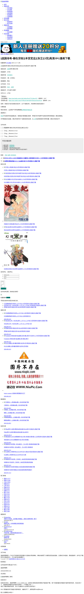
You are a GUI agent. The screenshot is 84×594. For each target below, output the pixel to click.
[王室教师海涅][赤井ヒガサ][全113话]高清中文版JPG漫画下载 (21, 303)
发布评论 (3, 288)
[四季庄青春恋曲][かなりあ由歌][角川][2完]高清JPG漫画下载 (22, 161)
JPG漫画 (9, 9)
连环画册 (6, 18)
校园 (7, 483)
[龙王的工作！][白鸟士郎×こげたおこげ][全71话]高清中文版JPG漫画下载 (25, 305)
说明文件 (9, 39)
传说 (2, 116)
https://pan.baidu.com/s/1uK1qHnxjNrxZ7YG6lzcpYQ (23, 98)
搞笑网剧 (9, 28)
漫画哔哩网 (11, 559)
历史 (8, 87)
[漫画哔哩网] (5, 1)
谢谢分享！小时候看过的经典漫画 (14, 523)
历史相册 (9, 32)
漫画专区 (6, 6)
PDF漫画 (9, 8)
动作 (7, 508)
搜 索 (18, 42)
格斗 (7, 492)
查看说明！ (12, 146)
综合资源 (6, 33)
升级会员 (29, 110)
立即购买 (24, 110)
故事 (7, 490)
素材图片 (9, 35)
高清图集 (6, 30)
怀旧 (7, 489)
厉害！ (6, 528)
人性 (34, 119)
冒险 (7, 480)
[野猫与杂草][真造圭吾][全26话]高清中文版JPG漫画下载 (20, 307)
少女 (7, 482)
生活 (7, 502)
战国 (8, 69)
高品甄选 (9, 14)
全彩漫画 (9, 13)
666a (5, 542)
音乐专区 (6, 20)
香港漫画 (9, 11)
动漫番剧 (9, 27)
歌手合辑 (9, 23)
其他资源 (9, 37)
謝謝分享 (6, 537)
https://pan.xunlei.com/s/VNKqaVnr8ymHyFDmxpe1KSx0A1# (25, 100)
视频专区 (6, 25)
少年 (7, 485)
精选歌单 (9, 21)
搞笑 (7, 496)
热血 (7, 487)
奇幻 (7, 511)
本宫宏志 (9, 75)
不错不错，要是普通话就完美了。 (14, 533)
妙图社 (6, 549)
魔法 (7, 509)
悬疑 (7, 499)
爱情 (7, 478)
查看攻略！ (12, 145)
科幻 (7, 494)
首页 (5, 4)
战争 (12, 87)
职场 (7, 504)
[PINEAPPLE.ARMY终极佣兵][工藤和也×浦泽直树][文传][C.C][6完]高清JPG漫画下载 (30, 158)
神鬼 (7, 506)
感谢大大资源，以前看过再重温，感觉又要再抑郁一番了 (20, 519)
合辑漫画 (9, 16)
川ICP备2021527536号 (19, 559)
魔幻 (7, 497)
